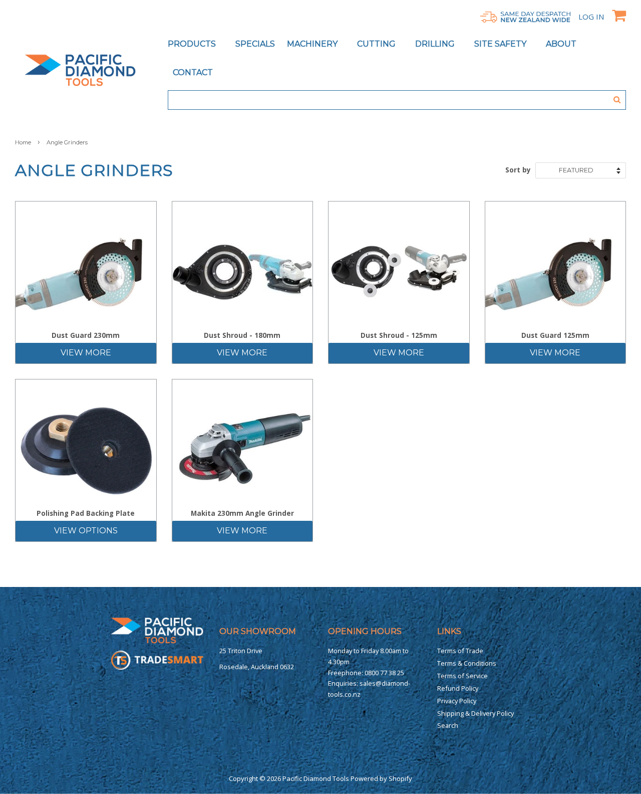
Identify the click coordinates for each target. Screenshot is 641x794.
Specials (255, 44)
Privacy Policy (456, 700)
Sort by (518, 169)
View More (86, 352)
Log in (591, 17)
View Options (86, 530)
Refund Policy (457, 688)
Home (23, 142)
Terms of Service (462, 675)
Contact (193, 72)
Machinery (313, 44)
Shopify (400, 778)
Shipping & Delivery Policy (475, 713)
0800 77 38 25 (384, 672)
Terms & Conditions (466, 663)
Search (447, 725)
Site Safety (501, 44)
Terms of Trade (460, 650)
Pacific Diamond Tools (315, 778)
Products (193, 44)
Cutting (377, 44)
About (561, 44)
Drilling (436, 44)
